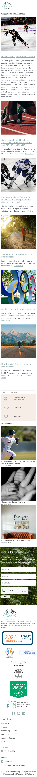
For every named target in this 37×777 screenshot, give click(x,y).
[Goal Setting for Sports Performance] (18, 302)
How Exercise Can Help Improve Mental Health (16, 365)
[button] (34, 5)
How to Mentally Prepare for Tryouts (18, 56)
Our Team (5, 723)
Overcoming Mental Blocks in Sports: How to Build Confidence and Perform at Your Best (16, 142)
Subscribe (6, 597)
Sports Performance (8, 738)
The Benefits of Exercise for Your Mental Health (16, 255)
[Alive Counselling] (27, 653)
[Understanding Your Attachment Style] (18, 522)
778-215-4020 (10, 751)
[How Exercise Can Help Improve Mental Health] (18, 357)
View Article (29, 154)
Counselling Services (9, 731)
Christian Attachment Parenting (13, 502)
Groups (4, 727)
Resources (5, 734)
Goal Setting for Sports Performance (18, 309)
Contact (4, 742)
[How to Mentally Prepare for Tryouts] (18, 50)
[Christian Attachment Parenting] (18, 484)
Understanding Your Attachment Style (15, 540)
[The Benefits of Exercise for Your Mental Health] (18, 247)
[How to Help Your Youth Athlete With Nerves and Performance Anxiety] (18, 443)
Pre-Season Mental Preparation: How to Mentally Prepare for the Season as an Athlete (16, 199)
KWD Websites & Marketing (23, 774)
